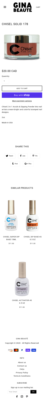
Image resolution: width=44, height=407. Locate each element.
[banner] (22, 7)
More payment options (22, 101)
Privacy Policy (22, 373)
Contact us (22, 366)
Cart (38, 7)
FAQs (22, 369)
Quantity (5, 76)
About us (22, 362)
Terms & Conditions (22, 376)
